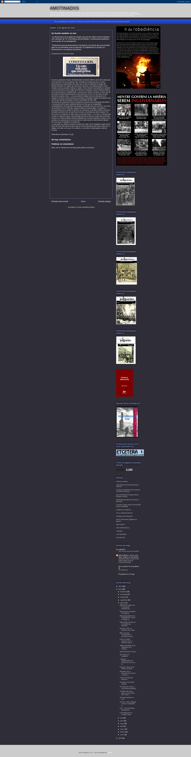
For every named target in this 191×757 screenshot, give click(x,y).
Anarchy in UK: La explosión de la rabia (127, 629)
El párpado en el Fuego (126, 574)
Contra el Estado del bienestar (126, 678)
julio (121, 718)
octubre (122, 597)
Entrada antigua (104, 201)
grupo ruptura (120, 524)
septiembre (124, 600)
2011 (120, 589)
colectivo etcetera (122, 481)
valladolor (121, 549)
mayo (122, 723)
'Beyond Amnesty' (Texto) (128, 651)
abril (121, 726)
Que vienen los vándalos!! (124, 655)
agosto (122, 603)
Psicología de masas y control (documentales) (128, 687)
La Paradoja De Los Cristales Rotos (126, 713)
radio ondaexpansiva (122, 528)
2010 (120, 738)
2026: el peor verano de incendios (128, 551)
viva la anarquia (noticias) (124, 513)
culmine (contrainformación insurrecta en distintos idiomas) (128, 490)
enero (122, 734)
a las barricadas (121, 534)
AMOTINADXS (64, 8)
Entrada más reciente (60, 201)
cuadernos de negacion (123, 510)
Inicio (83, 201)
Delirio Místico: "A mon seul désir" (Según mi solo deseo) (128, 556)
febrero (122, 732)
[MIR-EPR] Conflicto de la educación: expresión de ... (127, 606)
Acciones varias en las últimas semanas (127, 668)
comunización (120, 537)
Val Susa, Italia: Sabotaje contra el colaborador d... (128, 703)
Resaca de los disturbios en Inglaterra (128, 612)
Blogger (109, 752)
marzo (122, 729)
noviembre (123, 594)
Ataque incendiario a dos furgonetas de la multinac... (128, 647)
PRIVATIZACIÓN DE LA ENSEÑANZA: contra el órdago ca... (127, 617)
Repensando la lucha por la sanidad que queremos (128, 623)
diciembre (123, 591)
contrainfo (119, 531)
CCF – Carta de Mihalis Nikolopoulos (127, 709)
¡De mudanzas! (123, 570)
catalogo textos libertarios (124, 516)
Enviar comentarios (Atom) (85, 207)
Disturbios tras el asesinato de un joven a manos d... (127, 673)
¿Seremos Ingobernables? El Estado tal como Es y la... (127, 661)
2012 (120, 586)
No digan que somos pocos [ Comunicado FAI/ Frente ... (127, 692)
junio (122, 721)
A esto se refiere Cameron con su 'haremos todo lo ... (127, 640)
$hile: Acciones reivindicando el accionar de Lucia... (127, 634)
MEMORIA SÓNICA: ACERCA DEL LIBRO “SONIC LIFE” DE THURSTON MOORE (128, 560)
